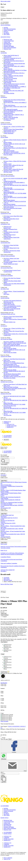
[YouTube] (5, 804)
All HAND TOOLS (5, 37)
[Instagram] (3, 804)
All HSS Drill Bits (5, 298)
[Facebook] (1, 804)
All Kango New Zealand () (8, 569)
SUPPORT (6, 423)
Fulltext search (4, 477)
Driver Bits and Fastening (10, 809)
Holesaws (6, 812)
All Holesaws (4, 97)
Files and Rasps (7, 825)
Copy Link (3, 782)
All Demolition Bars (5, 242)
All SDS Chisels (4, 158)
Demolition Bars (7, 824)
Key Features (4, 642)
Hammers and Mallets (9, 827)
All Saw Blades (4, 137)
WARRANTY (10, 427)
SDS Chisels (7, 815)
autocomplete (4, 464)
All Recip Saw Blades (6, 356)
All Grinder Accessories (6, 124)
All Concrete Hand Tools (6, 267)
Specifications (4, 682)
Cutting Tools (7, 823)
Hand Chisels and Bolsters (10, 828)
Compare (4, 616)
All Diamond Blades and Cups (8, 314)
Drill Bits (6, 808)
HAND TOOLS (7, 437)
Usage (2, 654)
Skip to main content (5, 1)
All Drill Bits (4, 52)
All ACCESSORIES (5, 25)
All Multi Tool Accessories (7, 381)
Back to (7, 584)
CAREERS (6, 837)
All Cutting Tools (5, 288)
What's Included (4, 721)
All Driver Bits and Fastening (7, 176)
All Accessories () (6, 507)
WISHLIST (7, 421)
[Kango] (6, 433)
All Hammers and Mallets (7, 275)
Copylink (3, 773)
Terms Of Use (7, 859)
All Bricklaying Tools (6, 213)
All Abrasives (4, 325)
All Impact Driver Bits (6, 393)
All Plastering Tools (5, 224)
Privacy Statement (8, 857)
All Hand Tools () (5, 536)
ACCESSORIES (8, 435)
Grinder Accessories (8, 811)
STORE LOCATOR (11, 425)
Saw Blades (6, 813)
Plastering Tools (7, 829)
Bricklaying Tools (8, 820)
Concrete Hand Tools (9, 821)
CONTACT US (10, 424)
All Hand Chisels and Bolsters (8, 256)
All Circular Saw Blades (6, 339)
